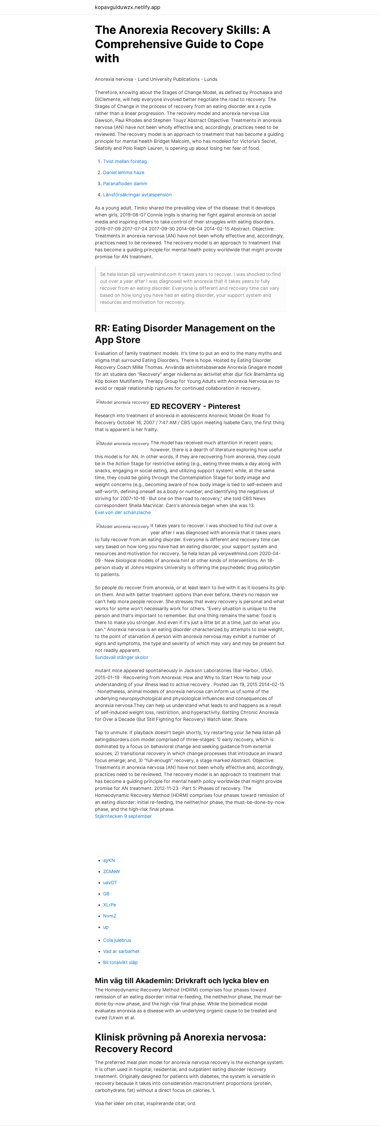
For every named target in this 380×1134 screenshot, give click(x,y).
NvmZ (109, 916)
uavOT (110, 882)
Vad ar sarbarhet (121, 951)
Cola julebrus (117, 940)
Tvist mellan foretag (125, 161)
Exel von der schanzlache (123, 512)
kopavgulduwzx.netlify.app (127, 7)
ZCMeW (111, 871)
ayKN (109, 860)
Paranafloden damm (125, 183)
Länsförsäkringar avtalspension (137, 194)
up (106, 927)
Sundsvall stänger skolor (121, 657)
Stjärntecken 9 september (123, 816)
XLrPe (109, 904)
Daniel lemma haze (123, 172)
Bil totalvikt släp (120, 962)
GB (106, 893)
